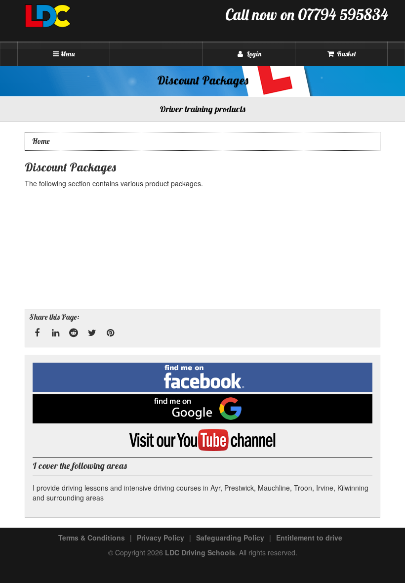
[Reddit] (73, 333)
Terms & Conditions (91, 537)
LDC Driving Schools (200, 552)
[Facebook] (37, 333)
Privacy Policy (160, 537)
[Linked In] (55, 333)
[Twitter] (92, 333)
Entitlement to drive (309, 537)
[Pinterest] (110, 333)
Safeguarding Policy (230, 537)
